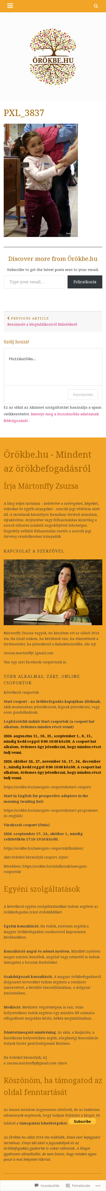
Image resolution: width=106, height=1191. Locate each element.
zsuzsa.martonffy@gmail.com (31, 1063)
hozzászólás (83, 394)
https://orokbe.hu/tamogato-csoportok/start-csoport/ (47, 787)
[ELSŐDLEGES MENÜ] (10, 6)
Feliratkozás (84, 282)
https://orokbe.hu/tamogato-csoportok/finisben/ (44, 848)
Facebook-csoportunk (44, 662)
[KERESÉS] (96, 6)
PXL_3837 (24, 113)
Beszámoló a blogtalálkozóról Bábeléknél (42, 321)
